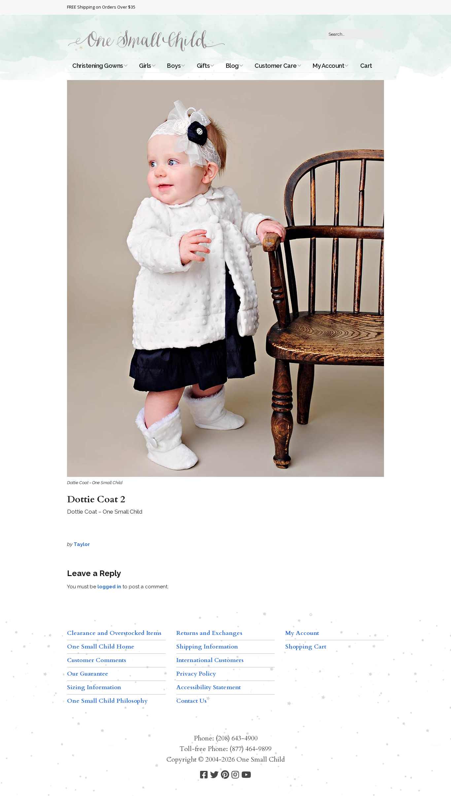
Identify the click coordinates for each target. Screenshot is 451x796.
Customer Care (276, 65)
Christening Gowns (97, 65)
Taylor (82, 544)
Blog (232, 65)
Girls (145, 65)
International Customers (210, 660)
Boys (174, 65)
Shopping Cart (305, 647)
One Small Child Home (100, 647)
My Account (328, 65)
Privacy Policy (196, 674)
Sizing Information (94, 687)
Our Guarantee (87, 674)
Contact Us (191, 701)
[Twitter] (214, 775)
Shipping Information (207, 647)
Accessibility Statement (208, 687)
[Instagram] (235, 775)
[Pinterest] (225, 775)
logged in (109, 587)
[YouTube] (246, 775)
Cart (366, 65)
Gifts (203, 65)
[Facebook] (204, 775)
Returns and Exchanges (209, 633)
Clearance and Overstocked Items (114, 633)
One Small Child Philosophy (107, 701)
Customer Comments (96, 660)
